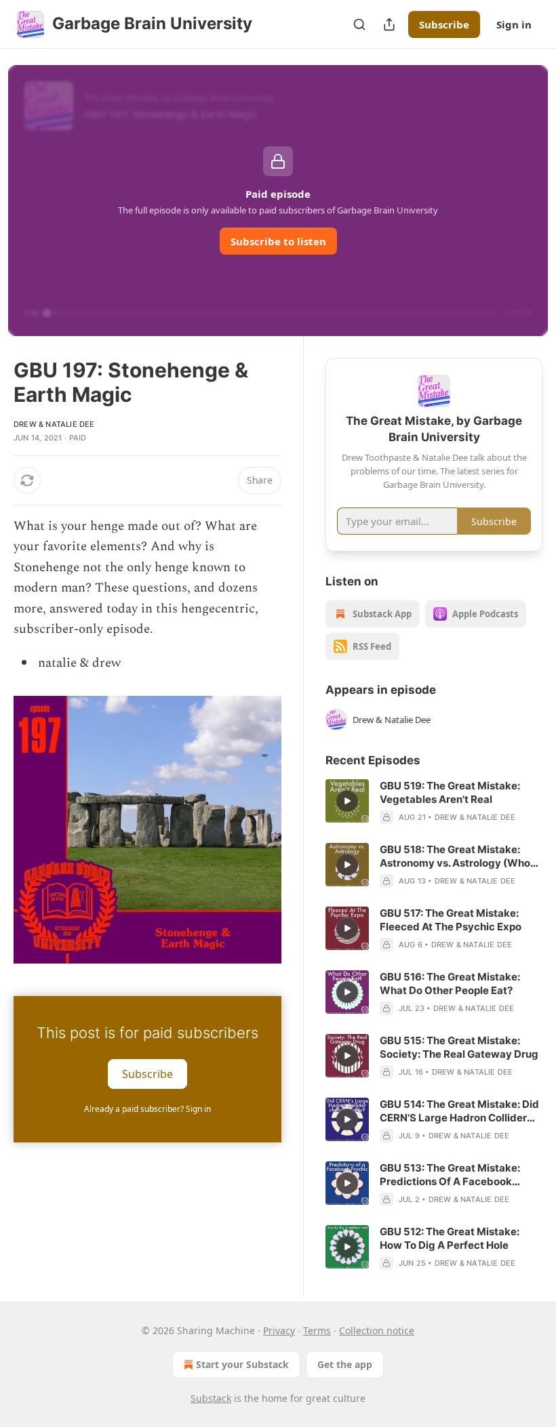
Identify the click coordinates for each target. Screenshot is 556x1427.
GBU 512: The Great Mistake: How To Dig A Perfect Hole (449, 1238)
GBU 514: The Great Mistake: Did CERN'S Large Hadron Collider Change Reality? (459, 1111)
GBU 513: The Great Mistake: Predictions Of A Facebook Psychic (450, 1174)
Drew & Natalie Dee (54, 424)
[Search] (359, 24)
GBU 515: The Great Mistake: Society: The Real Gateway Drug (459, 1047)
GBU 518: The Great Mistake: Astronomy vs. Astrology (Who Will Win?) (455, 856)
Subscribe (444, 24)
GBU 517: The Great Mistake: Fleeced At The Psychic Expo (450, 920)
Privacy (279, 1330)
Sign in (514, 24)
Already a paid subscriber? (147, 1109)
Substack (211, 1398)
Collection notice (376, 1330)
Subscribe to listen (278, 241)
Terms (317, 1330)
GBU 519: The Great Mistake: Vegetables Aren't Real (450, 792)
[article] (434, 801)
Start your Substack (242, 1364)
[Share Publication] (389, 24)
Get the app (344, 1364)
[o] (347, 801)
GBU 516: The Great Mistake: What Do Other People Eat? (450, 983)
